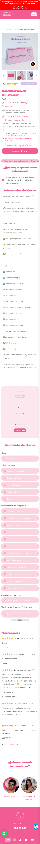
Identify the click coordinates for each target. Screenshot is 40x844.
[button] (29, 83)
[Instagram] (17, 828)
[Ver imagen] (11, 75)
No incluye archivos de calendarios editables (18, 139)
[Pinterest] (25, 828)
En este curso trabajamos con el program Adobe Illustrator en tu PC (20, 134)
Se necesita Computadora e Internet (18, 130)
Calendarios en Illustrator (24, 29)
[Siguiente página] (28, 620)
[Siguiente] (36, 75)
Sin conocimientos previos (15, 120)
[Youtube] (20, 828)
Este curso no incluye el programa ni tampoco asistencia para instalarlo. (19, 145)
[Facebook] (15, 828)
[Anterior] (4, 75)
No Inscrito (20, 396)
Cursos (8, 29)
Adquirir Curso (20, 430)
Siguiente (14, 745)
